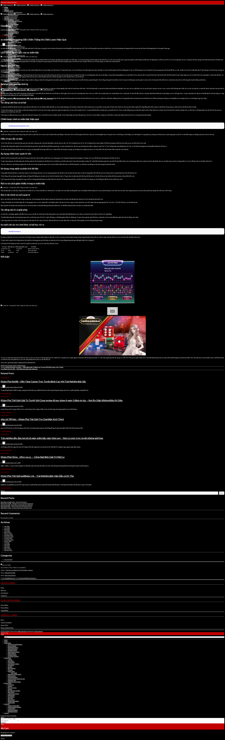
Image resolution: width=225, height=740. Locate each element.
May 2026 (7, 529)
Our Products (4, 593)
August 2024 (7, 541)
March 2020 (7, 548)
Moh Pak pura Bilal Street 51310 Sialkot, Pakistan (19, 570)
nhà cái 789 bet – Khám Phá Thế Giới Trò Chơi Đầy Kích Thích (32, 419)
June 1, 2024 (17, 45)
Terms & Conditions (6, 622)
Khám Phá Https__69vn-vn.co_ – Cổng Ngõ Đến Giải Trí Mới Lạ (32, 457)
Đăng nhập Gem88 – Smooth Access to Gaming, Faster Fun (17, 503)
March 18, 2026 (18, 387)
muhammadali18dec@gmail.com (27, 578)
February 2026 (8, 534)
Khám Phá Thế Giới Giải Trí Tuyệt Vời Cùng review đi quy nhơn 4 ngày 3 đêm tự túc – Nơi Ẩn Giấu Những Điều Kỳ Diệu (62, 400)
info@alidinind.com (10, 578)
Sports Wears (4, 605)
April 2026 (7, 531)
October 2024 (8, 538)
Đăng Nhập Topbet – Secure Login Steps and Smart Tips (16, 508)
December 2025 (8, 535)
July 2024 (6, 542)
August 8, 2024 (18, 444)
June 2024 (7, 544)
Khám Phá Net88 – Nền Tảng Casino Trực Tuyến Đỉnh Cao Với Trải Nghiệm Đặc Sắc (43, 381)
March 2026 (7, 532)
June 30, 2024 (18, 425)
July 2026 (6, 526)
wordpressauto (9, 45)
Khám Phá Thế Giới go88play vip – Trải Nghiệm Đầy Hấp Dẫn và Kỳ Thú (37, 476)
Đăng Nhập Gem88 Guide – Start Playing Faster (14, 502)
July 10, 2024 (17, 481)
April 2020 (7, 547)
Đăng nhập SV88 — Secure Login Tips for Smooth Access (16, 506)
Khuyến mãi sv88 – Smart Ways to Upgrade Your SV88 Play (17, 505)
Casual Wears (4, 610)
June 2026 (7, 528)
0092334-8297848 (10, 573)
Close (2, 634)
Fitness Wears (5, 607)
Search (3, 491)
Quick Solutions (38, 631)
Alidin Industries (22, 631)
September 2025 (8, 537)
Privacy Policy (4, 625)
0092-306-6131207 (10, 575)
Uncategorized (8, 29)
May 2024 (7, 545)
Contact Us (4, 595)
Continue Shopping (6, 735)
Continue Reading (6, 393)
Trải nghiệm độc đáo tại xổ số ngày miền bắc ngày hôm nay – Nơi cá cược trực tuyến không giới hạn (52, 438)
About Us (3, 590)
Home (2, 29)
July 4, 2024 (17, 463)
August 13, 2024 (18, 406)
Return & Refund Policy (7, 628)
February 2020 (8, 550)
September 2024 (8, 539)
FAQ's (2, 620)
